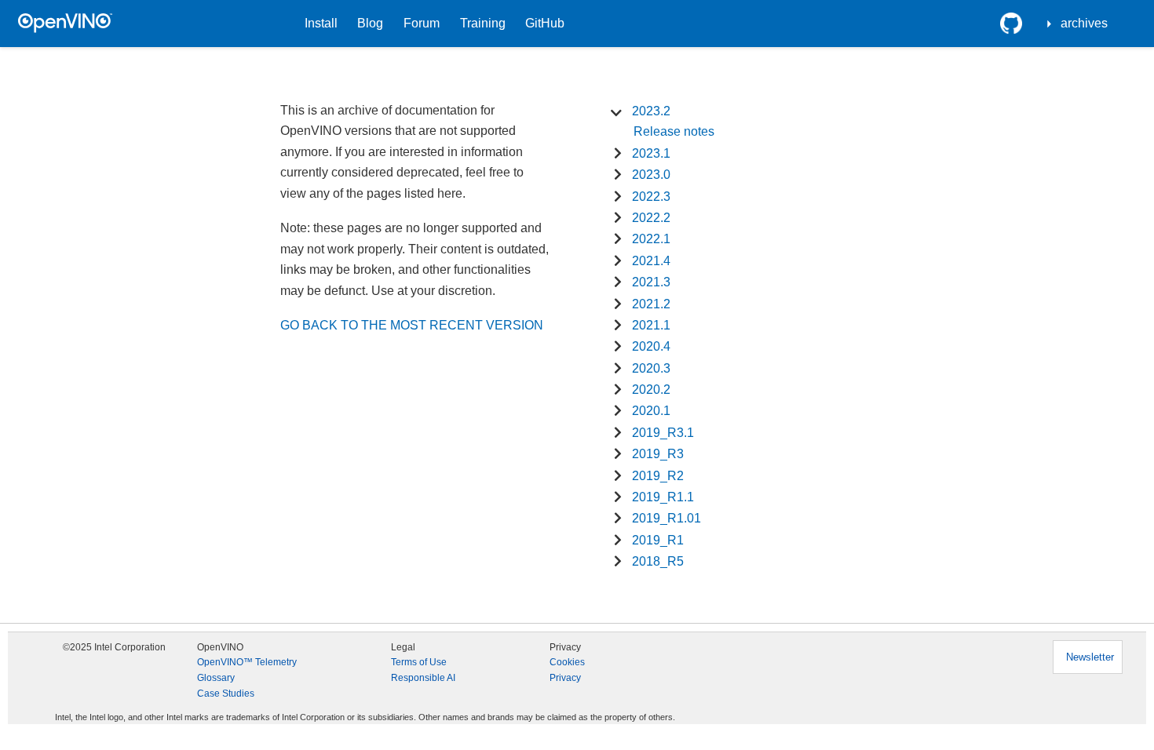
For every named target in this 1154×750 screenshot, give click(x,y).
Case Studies (225, 693)
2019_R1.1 (663, 497)
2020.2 (651, 389)
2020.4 (651, 346)
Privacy (565, 677)
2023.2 (651, 111)
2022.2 (651, 217)
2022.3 (651, 196)
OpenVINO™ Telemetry (247, 662)
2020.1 (651, 410)
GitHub (544, 23)
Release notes (674, 131)
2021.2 (651, 304)
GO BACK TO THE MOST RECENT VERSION (411, 325)
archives (1084, 23)
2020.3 (651, 368)
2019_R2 (658, 475)
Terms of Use (419, 662)
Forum (422, 23)
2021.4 (651, 261)
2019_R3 (658, 454)
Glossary (216, 677)
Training (483, 23)
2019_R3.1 (663, 432)
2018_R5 (658, 561)
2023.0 (651, 174)
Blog (370, 23)
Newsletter (1090, 657)
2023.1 (651, 153)
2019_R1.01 (666, 518)
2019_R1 (658, 540)
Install (321, 23)
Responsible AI (423, 677)
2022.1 (651, 239)
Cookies (567, 662)
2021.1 (651, 325)
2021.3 (651, 282)
